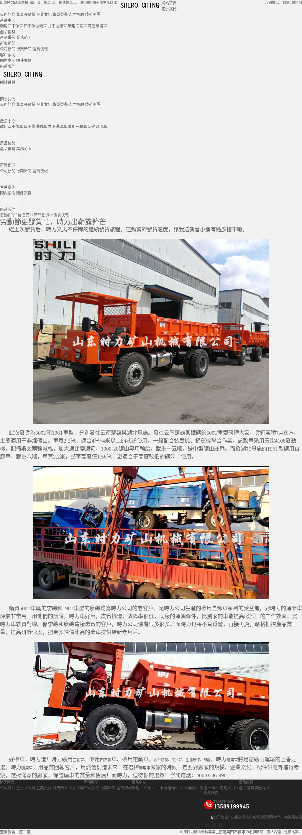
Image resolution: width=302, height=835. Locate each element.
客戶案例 (7, 55)
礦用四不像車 (11, 26)
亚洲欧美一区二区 (15, 832)
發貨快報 (40, 49)
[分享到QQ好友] (213, 825)
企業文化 (44, 14)
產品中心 (7, 20)
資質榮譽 (60, 14)
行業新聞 (24, 49)
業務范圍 (24, 37)
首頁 (26, 215)
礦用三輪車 (77, 26)
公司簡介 (7, 14)
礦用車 (232, 760)
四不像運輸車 (35, 26)
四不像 (105, 760)
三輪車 (78, 760)
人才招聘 (76, 14)
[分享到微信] (220, 825)
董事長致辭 (25, 14)
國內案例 (7, 60)
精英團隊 (92, 14)
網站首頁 (169, 3)
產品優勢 (7, 32)
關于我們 (169, 8)
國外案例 (24, 60)
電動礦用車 (97, 26)
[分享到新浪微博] (206, 825)
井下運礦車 (57, 26)
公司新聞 (7, 49)
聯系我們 (7, 66)
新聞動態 (7, 43)
